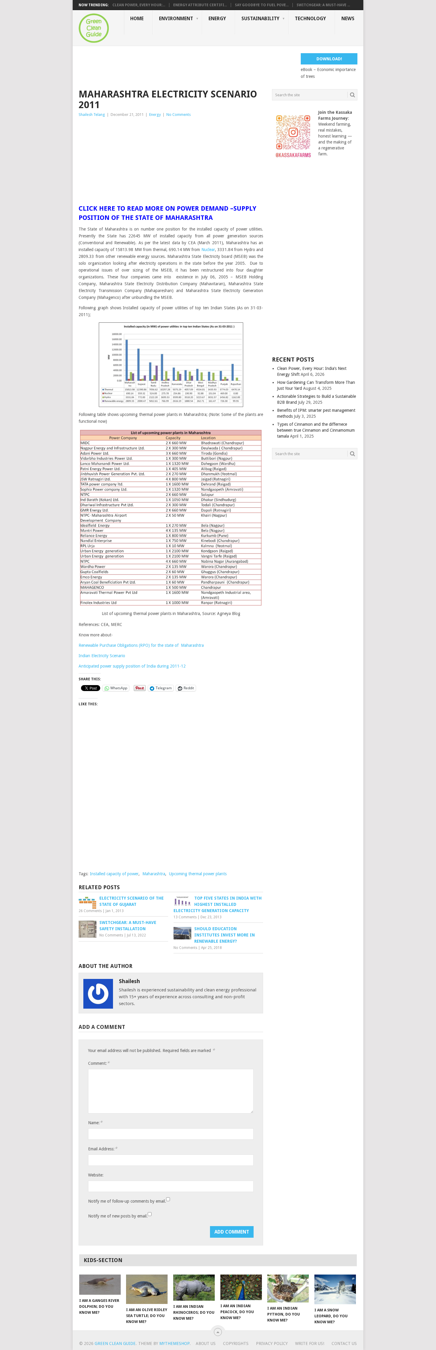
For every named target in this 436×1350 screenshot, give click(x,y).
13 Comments (185, 917)
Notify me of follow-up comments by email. (127, 1201)
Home (137, 18)
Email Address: (102, 1149)
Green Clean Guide (115, 1343)
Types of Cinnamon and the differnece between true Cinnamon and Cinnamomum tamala (316, 430)
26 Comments (90, 911)
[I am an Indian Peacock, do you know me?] (241, 1287)
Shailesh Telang (92, 114)
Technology (310, 18)
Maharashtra (153, 873)
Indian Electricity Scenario (102, 655)
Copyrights (236, 1343)
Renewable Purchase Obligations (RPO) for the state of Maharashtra (141, 645)
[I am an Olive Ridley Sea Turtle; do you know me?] (147, 1289)
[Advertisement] (187, 66)
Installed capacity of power (114, 873)
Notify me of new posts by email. (118, 1216)
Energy (217, 18)
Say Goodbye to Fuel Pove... (262, 5)
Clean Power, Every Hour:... (138, 5)
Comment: (98, 1063)
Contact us (344, 1343)
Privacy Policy (272, 1343)
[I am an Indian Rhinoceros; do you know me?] (194, 1288)
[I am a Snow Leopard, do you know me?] (335, 1289)
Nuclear (208, 249)
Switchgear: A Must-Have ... (323, 5)
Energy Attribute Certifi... (200, 5)
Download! (329, 58)
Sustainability (260, 18)
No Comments (178, 114)
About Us (206, 1343)
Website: (96, 1175)
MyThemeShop (174, 1343)
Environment (176, 18)
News (347, 18)
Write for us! (309, 1343)
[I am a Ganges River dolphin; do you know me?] (100, 1285)
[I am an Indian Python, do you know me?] (288, 1288)
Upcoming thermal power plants (198, 873)
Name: (95, 1122)
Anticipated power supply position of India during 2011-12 (132, 666)
